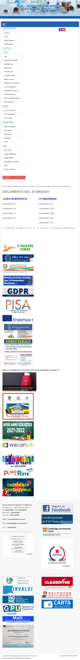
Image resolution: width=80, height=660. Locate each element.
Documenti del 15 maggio (60, 228)
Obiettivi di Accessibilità (23, 658)
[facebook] (60, 29)
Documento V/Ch (46, 218)
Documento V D (9, 218)
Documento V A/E (46, 209)
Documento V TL (46, 223)
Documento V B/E (46, 213)
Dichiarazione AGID (8, 658)
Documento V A (9, 204)
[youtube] (63, 29)
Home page (71, 228)
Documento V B (9, 209)
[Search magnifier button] (23, 177)
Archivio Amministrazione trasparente (14, 272)
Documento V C (9, 213)
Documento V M (46, 204)
